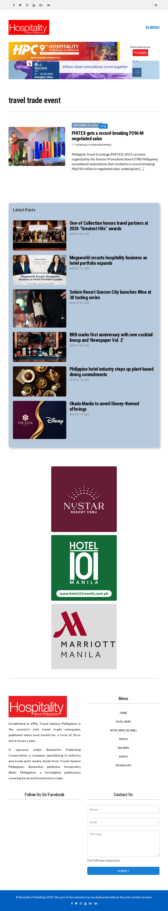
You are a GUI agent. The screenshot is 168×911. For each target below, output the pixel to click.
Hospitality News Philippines (93, 144)
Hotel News (123, 721)
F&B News (123, 748)
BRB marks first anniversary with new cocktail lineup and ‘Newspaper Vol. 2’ (111, 337)
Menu (154, 27)
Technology (123, 765)
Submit (123, 871)
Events (123, 756)
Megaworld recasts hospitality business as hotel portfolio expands (108, 260)
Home (123, 712)
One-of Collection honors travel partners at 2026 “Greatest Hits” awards (109, 225)
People (123, 739)
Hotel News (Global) (123, 730)
